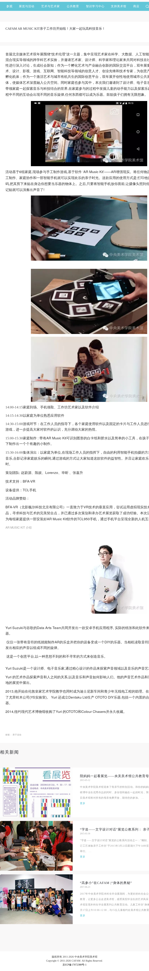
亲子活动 (17, 734)
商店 (136, 6)
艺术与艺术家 (50, 6)
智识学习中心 (95, 6)
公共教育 (73, 6)
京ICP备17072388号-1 (74, 964)
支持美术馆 (118, 6)
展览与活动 (26, 6)
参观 (9, 6)
